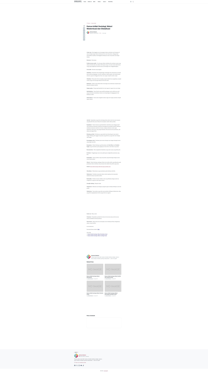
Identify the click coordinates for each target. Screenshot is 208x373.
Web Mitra (110, 1)
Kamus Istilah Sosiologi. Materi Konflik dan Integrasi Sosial (113, 277)
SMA (94, 1)
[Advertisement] (104, 13)
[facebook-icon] (75, 365)
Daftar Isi (90, 1)
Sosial (104, 1)
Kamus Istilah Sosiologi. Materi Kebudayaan (93, 277)
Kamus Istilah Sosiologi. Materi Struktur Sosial (95, 294)
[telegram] (84, 35)
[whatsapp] (84, 33)
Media (99, 1)
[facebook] (84, 28)
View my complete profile (80, 362)
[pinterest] (84, 37)
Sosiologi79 (77, 1)
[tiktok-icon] (83, 365)
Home (85, 1)
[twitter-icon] (77, 365)
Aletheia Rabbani (82, 355)
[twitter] (84, 31)
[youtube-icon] (81, 365)
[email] (84, 40)
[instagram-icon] (79, 365)
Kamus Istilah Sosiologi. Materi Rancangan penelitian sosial (100, 166)
